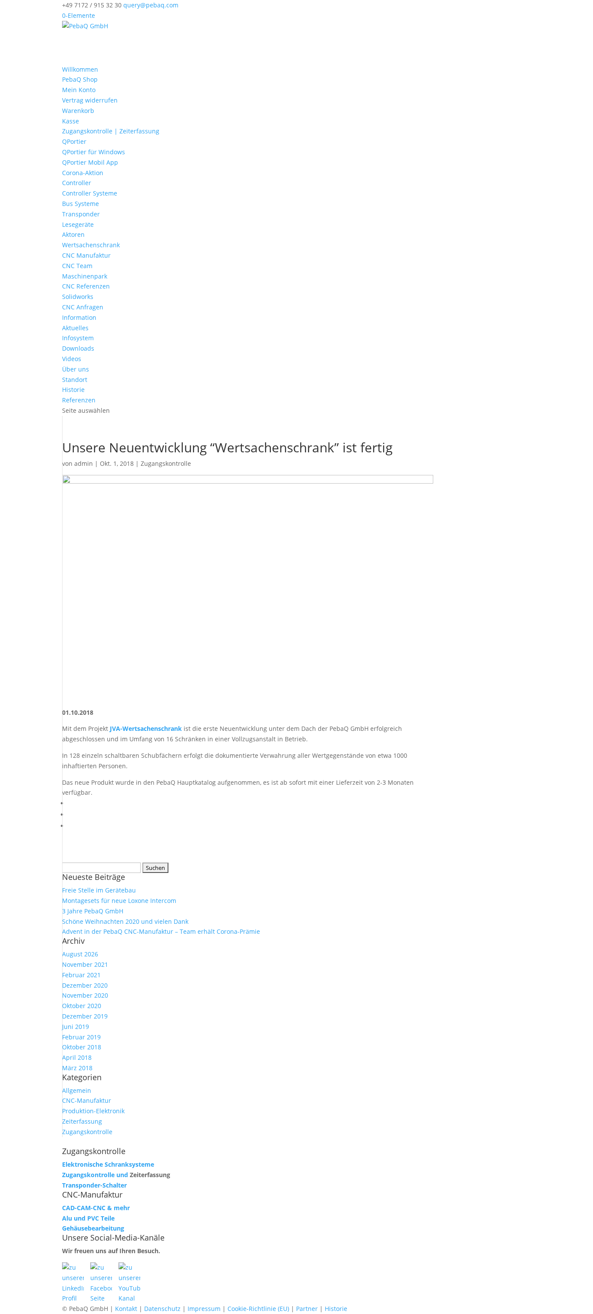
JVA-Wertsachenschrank (146, 728)
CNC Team (77, 266)
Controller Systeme (89, 193)
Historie (73, 389)
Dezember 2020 (85, 985)
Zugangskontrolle (166, 463)
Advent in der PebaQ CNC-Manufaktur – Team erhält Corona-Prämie (161, 931)
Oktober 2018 (81, 1047)
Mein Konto (79, 90)
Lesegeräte (78, 224)
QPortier (74, 141)
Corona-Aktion (82, 173)
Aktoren (73, 234)
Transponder (81, 214)
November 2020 (85, 995)
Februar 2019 (81, 1037)
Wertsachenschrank (91, 245)
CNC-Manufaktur (86, 1100)
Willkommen (80, 69)
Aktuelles (75, 328)
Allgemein (76, 1090)
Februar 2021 (81, 975)
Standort (74, 379)
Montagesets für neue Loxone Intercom (119, 900)
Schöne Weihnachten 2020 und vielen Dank (125, 921)
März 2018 (77, 1068)
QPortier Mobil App (90, 162)
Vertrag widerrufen (90, 100)
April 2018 (77, 1057)
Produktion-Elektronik (93, 1111)
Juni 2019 (75, 1026)
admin (83, 463)
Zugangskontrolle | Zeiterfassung (110, 131)
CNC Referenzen (86, 286)
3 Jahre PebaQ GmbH (92, 911)
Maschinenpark (84, 276)
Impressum (204, 1308)
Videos (71, 359)
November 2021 (85, 964)
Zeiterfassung (82, 1121)
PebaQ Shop (80, 79)
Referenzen (79, 400)
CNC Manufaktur (86, 255)
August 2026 (80, 954)
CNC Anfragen (82, 307)
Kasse (70, 121)
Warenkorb (78, 110)
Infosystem (78, 338)
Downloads (78, 348)
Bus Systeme (80, 203)
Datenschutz (162, 1308)
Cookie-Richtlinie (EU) (258, 1308)
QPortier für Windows (93, 152)
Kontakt (126, 1308)
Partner (307, 1308)
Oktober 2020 (81, 1006)
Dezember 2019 (85, 1016)
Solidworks (77, 296)
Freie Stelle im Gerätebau (99, 890)
